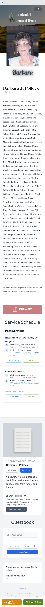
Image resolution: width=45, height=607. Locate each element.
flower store (31, 291)
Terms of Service (29, 596)
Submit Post (23, 552)
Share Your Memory (16, 509)
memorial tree (33, 287)
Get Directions (14, 360)
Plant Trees (31, 360)
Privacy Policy (15, 596)
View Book (12, 470)
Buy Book (26, 470)
